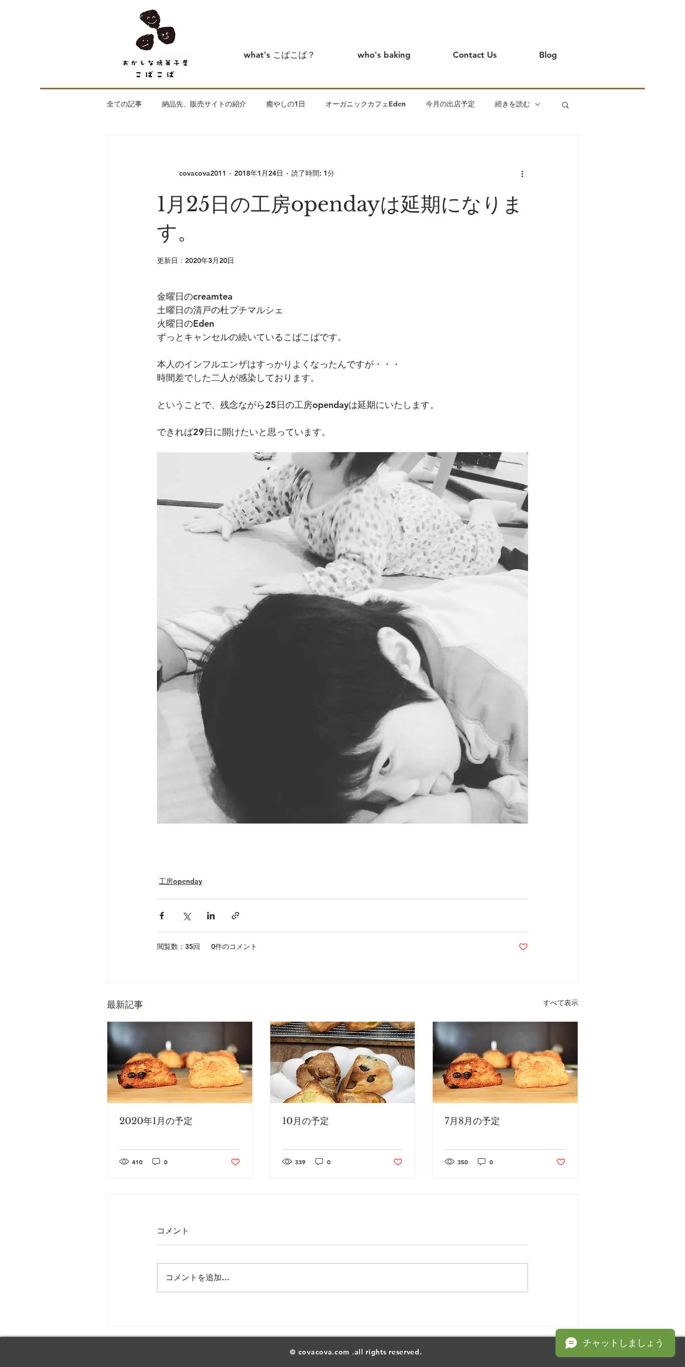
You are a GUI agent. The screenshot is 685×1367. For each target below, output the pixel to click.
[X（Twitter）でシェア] (186, 915)
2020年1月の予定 (156, 1121)
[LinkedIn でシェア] (211, 915)
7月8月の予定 (472, 1121)
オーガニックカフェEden (365, 103)
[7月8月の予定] (505, 1062)
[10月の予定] (342, 1062)
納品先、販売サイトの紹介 (204, 103)
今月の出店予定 (450, 103)
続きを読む (512, 103)
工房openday (180, 881)
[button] (565, 104)
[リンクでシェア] (235, 915)
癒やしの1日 (285, 103)
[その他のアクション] (522, 173)
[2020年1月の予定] (179, 1062)
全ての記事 (124, 103)
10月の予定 (305, 1121)
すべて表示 (560, 1002)
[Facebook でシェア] (161, 915)
